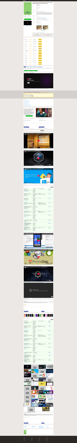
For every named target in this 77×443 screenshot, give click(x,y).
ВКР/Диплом (42, 17)
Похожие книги (26, 103)
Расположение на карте (26, 204)
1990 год (32, 437)
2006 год (39, 439)
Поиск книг (30, 0)
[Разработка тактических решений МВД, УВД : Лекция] (32, 315)
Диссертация (44, 17)
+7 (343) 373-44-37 (49, 202)
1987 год (24, 439)
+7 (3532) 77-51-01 (49, 359)
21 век (41, 0)
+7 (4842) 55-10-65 (49, 193)
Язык (46, 426)
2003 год (39, 437)
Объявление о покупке (27, 100)
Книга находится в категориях (28, 105)
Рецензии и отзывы (27, 102)
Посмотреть (40, 39)
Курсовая (39, 17)
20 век (39, 0)
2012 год (47, 439)
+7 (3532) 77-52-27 (49, 227)
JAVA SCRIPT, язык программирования (34, 426)
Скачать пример (35, 70)
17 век (32, 0)
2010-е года (25, 426)
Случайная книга (44, 0)
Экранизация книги (28, 25)
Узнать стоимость (31, 70)
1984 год (24, 437)
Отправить (43, 311)
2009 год (47, 437)
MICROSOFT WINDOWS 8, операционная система (41, 427)
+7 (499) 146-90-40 (49, 330)
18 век (34, 0)
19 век (36, 0)
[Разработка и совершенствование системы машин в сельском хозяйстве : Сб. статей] (38, 315)
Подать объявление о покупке (27, 120)
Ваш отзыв (25, 304)
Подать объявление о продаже (42, 120)
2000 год (32, 439)
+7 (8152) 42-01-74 (49, 206)
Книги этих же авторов (27, 101)
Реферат (37, 17)
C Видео (50, 0)
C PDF (47, 0)
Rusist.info (25, 0)
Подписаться (42, 130)
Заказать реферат (26, 70)
